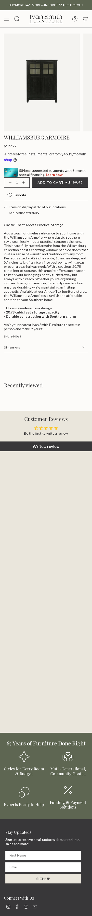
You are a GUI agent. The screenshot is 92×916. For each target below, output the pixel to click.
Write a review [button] (46, 446)
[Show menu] (6, 18)
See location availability (24, 212)
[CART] (85, 18)
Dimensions (12, 347)
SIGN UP (43, 879)
